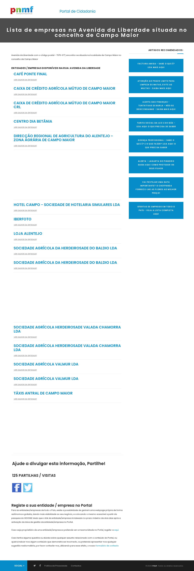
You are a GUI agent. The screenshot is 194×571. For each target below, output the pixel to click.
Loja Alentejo (28, 233)
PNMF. (154, 566)
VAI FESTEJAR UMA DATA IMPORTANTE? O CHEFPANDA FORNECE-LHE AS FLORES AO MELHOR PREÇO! (156, 187)
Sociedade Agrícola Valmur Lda (46, 364)
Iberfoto (22, 219)
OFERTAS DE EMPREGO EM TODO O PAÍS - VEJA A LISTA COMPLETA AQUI (156, 210)
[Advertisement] (67, 173)
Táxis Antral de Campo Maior (43, 393)
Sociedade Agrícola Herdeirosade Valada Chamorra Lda (67, 329)
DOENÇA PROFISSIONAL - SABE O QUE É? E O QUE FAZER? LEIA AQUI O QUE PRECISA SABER (156, 144)
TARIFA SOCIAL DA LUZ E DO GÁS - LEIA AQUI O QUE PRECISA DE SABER (156, 125)
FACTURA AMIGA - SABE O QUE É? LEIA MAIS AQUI (156, 65)
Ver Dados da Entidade (25, 79)
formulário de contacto (107, 545)
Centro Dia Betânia (33, 121)
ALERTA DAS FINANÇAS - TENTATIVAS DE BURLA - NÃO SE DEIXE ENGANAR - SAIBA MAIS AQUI (156, 105)
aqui (116, 530)
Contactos (76, 565)
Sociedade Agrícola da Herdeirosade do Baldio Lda (65, 248)
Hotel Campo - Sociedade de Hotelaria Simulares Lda (67, 204)
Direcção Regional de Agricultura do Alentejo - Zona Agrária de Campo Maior (63, 137)
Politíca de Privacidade (55, 565)
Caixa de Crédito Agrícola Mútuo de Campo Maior (64, 88)
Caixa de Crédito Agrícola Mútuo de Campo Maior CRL (64, 104)
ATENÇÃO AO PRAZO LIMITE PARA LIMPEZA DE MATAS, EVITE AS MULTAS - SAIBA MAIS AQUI (156, 85)
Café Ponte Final (30, 73)
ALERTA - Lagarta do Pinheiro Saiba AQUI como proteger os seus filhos (156, 165)
